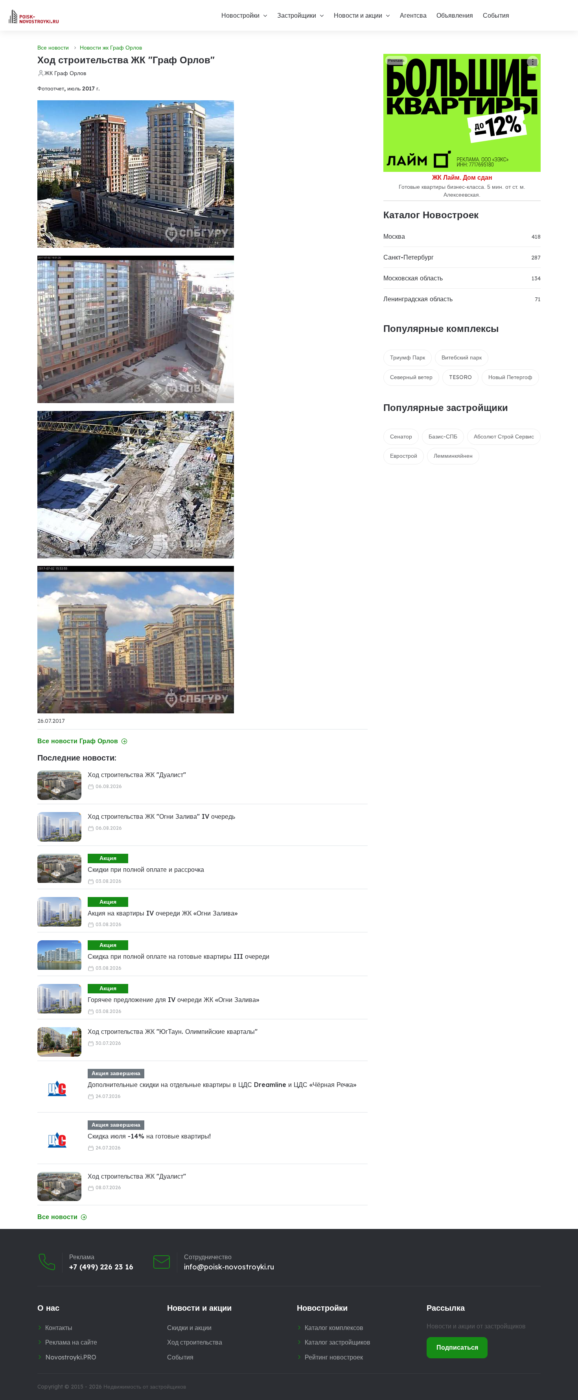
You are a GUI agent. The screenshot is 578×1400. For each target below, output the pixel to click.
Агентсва (413, 15)
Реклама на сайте (71, 1342)
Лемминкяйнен (453, 455)
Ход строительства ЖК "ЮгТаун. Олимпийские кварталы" (173, 1031)
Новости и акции (358, 15)
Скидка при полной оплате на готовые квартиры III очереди (178, 956)
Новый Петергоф (510, 377)
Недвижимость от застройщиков (144, 1386)
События (496, 15)
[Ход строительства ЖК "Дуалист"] (59, 785)
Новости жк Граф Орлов (111, 47)
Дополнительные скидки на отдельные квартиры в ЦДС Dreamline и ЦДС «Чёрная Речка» (222, 1085)
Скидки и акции (189, 1328)
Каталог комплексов (334, 1328)
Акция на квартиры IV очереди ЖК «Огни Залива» (162, 913)
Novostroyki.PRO (70, 1357)
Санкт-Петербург (408, 257)
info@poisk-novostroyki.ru (229, 1267)
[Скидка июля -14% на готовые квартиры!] (57, 1140)
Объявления (454, 15)
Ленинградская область (418, 299)
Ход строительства (194, 1342)
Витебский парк (462, 357)
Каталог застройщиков (337, 1342)
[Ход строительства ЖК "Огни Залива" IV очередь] (59, 827)
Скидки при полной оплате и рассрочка (146, 869)
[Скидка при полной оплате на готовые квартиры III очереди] (59, 955)
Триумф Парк (407, 357)
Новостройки (240, 15)
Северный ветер (411, 377)
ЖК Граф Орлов (65, 73)
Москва (394, 236)
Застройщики (296, 15)
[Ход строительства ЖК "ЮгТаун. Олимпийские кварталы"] (59, 1042)
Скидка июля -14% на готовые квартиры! (149, 1136)
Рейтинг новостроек (334, 1357)
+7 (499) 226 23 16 (101, 1267)
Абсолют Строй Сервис (504, 436)
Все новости (53, 47)
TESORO (460, 377)
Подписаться (457, 1347)
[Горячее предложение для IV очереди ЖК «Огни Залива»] (59, 998)
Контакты (58, 1328)
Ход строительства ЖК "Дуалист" (137, 775)
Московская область (413, 278)
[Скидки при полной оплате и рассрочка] (59, 868)
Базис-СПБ (443, 436)
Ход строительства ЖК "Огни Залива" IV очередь (161, 816)
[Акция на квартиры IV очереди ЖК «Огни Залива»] (59, 912)
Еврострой (403, 455)
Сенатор (401, 436)
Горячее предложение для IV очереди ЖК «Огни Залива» (173, 1000)
